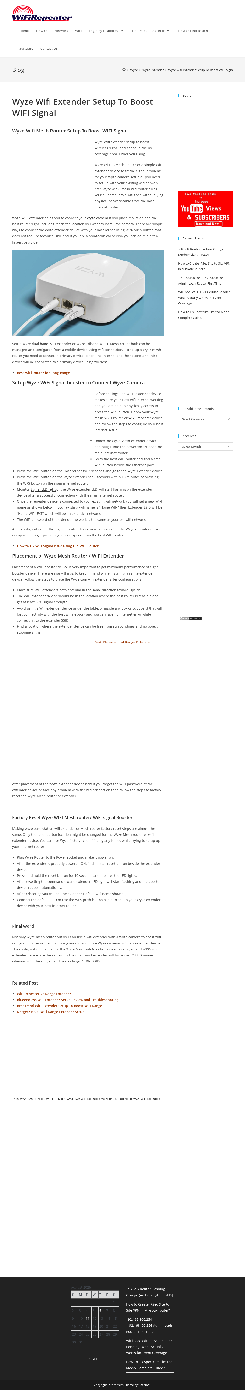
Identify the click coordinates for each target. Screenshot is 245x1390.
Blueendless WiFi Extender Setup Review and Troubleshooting (67, 1000)
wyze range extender (116, 1099)
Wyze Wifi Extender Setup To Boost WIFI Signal (201, 70)
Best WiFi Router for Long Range (43, 372)
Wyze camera (97, 218)
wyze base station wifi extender (42, 1099)
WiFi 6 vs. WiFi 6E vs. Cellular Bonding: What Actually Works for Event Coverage (204, 297)
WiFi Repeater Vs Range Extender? (44, 994)
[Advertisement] (52, 174)
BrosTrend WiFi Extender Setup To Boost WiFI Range (59, 1006)
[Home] (124, 70)
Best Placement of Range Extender (123, 642)
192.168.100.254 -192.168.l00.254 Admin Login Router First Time (149, 1325)
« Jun (93, 1358)
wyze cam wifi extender (83, 1099)
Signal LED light (43, 489)
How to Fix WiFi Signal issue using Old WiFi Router (58, 546)
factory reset (111, 828)
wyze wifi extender (146, 1099)
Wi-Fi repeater (139, 418)
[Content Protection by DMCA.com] (190, 618)
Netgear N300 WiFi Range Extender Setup (50, 1012)
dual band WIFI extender (51, 343)
